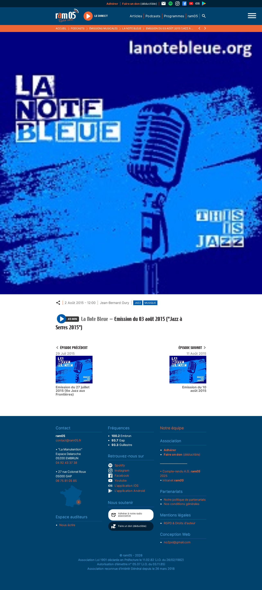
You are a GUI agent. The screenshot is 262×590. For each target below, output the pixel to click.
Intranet (173, 480)
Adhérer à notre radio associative (130, 514)
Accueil (61, 28)
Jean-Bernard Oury (114, 303)
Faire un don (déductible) (132, 526)
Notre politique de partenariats (185, 499)
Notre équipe (172, 428)
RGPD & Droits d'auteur (179, 523)
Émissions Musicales (103, 28)
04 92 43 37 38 (66, 463)
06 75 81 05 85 (66, 481)
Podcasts (78, 28)
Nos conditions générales (181, 504)
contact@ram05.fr (68, 440)
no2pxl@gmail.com (177, 542)
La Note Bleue (131, 28)
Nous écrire (67, 525)
